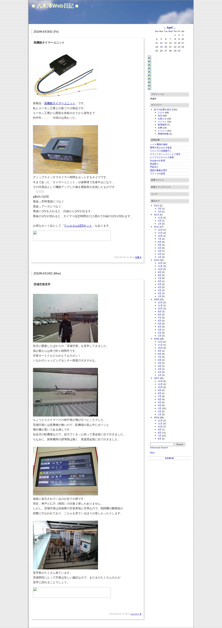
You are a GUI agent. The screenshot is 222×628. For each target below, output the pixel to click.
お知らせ (162, 118)
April (170, 27)
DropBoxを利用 (157, 160)
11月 (160, 217)
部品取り (154, 164)
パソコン (162, 121)
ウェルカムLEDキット (78, 225)
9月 (159, 272)
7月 (159, 239)
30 (179, 51)
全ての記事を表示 (163, 109)
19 (161, 47)
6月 (159, 242)
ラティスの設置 (157, 173)
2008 (156, 339)
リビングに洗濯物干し (161, 151)
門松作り (154, 167)
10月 (160, 236)
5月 (159, 208)
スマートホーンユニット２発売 (165, 154)
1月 (159, 224)
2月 (159, 220)
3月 (159, 211)
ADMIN (169, 458)
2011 (156, 227)
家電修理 (162, 124)
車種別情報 (163, 134)
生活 (160, 115)
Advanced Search (159, 447)
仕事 (137, 257)
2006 (156, 417)
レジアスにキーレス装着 (162, 157)
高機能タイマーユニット (59, 103)
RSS (152, 453)
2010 (156, 260)
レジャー (135, 614)
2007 (156, 378)
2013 (156, 205)
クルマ (161, 112)
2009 (156, 299)
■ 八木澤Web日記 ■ (55, 6)
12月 (160, 230)
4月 (159, 248)
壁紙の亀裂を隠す (158, 170)
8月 (159, 275)
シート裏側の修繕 (158, 144)
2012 (156, 214)
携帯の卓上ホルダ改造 (161, 147)
